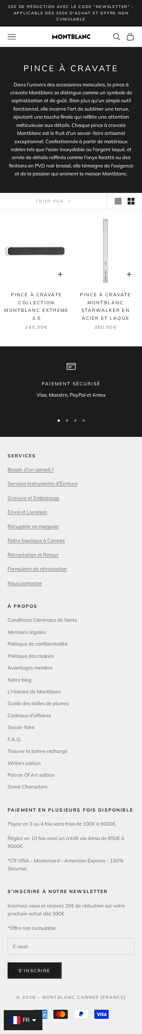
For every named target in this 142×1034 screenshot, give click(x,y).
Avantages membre (30, 668)
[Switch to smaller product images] (131, 201)
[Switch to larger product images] (118, 201)
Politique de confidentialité (37, 644)
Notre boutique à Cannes (36, 540)
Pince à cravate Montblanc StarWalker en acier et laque (105, 306)
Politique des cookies (31, 656)
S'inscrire (35, 970)
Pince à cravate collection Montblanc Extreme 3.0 (36, 306)
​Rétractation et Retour (33, 555)
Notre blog (19, 680)
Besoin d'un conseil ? (31, 469)
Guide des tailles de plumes (38, 703)
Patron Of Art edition (31, 775)
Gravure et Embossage (33, 498)
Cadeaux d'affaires (29, 715)
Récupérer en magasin (33, 526)
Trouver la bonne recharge (37, 751)
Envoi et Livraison (27, 512)
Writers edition (24, 763)
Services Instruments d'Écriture (43, 483)
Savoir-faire (21, 727)
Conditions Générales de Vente (42, 620)
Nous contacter (25, 583)
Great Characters (27, 787)
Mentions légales (26, 632)
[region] (71, 384)
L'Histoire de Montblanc (34, 691)
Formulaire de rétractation (37, 569)
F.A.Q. (14, 739)
